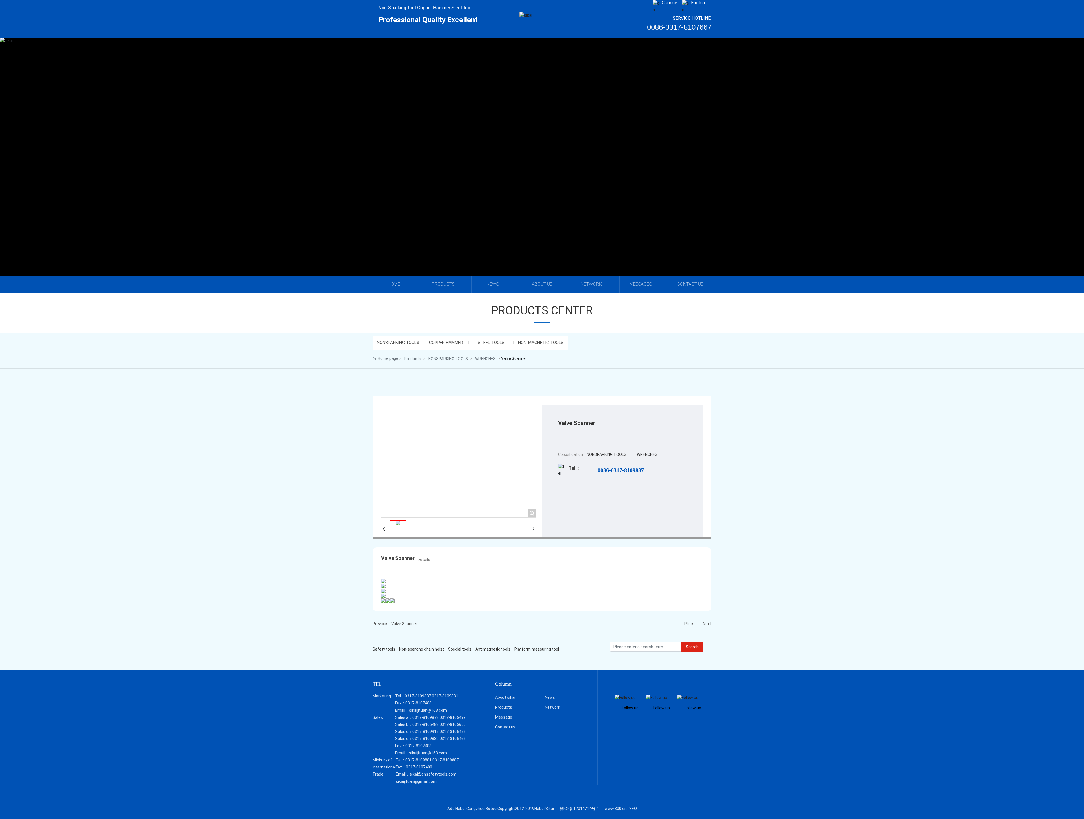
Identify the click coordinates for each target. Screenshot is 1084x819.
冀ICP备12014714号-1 (579, 809)
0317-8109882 (425, 738)
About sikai (505, 697)
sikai (542, 164)
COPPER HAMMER (446, 342)
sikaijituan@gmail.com (416, 781)
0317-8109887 (418, 696)
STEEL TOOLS (491, 342)
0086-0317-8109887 (621, 470)
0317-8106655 (453, 724)
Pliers (689, 623)
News (550, 697)
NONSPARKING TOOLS (398, 342)
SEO (633, 808)
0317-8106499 (453, 717)
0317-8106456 (453, 731)
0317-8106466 (453, 738)
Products (412, 358)
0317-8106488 (425, 724)
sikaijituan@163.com (428, 710)
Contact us (505, 727)
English (698, 2)
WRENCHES (485, 358)
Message (503, 717)
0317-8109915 (425, 731)
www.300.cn (616, 808)
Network (552, 707)
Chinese (669, 2)
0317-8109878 (425, 717)
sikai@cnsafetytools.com (433, 774)
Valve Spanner (404, 623)
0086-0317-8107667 (679, 27)
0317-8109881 (445, 696)
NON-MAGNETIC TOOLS (540, 342)
